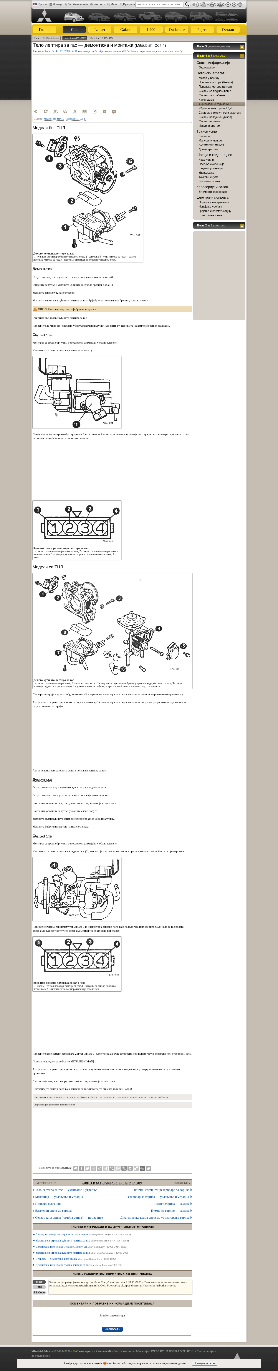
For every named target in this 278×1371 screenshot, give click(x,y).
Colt (74, 29)
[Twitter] (87, 1168)
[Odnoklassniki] (93, 1168)
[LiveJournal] (124, 1168)
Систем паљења (209, 121)
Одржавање (207, 67)
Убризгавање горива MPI (215, 104)
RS (171, 1351)
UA (167, 1351)
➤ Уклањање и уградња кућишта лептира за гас (81, 1240)
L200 (151, 29)
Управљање (206, 172)
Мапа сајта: (143, 1351)
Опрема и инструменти (214, 202)
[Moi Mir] (99, 1168)
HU (192, 1351)
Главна (44, 29)
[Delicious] (136, 1168)
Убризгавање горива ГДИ (215, 108)
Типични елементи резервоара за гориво (161, 1190)
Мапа (114, 4)
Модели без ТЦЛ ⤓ (54, 118)
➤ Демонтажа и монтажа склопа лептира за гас (78, 1264)
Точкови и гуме (208, 177)
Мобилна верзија (83, 1351)
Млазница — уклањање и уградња (59, 1196)
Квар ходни (206, 159)
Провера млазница (48, 1203)
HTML (39, 1287)
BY (162, 1351)
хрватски (121, 1097)
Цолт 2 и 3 (101, 38)
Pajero (202, 29)
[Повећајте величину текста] (65, 111)
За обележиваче (78, 4)
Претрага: (129, 4)
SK (188, 1351)
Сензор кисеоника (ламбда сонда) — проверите (69, 1217)
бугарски (85, 1097)
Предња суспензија (211, 164)
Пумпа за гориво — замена (170, 1210)
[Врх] (236, 1356)
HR (175, 1351)
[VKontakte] (75, 1168)
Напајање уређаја (210, 206)
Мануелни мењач (210, 140)
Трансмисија (207, 131)
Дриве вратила (208, 149)
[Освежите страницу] (45, 111)
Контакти (99, 4)
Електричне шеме (210, 215)
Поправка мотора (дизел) (215, 86)
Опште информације (213, 63)
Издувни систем (209, 125)
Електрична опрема (212, 197)
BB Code (39, 1292)
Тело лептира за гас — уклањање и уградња (66, 1190)
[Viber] (111, 1168)
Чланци (57, 4)
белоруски (96, 1097)
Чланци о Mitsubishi (108, 1351)
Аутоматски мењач (211, 144)
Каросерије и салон (212, 187)
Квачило (204, 136)
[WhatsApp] (118, 1168)
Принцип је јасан (204, 1363)
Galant (125, 29)
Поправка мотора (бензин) (216, 82)
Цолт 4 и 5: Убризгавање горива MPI (112, 1183)
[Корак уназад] (36, 111)
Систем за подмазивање (215, 91)
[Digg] (142, 1168)
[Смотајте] (242, 55)
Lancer (99, 29)
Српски (42, 4)
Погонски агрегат (210, 73)
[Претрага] (187, 4)
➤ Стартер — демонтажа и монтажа (74, 1258)
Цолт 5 (46, 38)
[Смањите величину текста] (55, 111)
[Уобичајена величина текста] (75, 111)
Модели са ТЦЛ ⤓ (76, 118)
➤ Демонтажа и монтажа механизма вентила (80, 1246)
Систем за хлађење (212, 95)
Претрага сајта (206, 1351)
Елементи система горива (53, 1210)
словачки (152, 1097)
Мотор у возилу (209, 78)
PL (184, 1351)
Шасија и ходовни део (214, 155)
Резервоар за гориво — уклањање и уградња (158, 1196)
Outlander (177, 29)
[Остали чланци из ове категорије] (84, 111)
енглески (74, 1097)
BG (157, 1351)
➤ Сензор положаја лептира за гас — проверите (82, 1234)
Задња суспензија (211, 168)
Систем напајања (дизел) (215, 117)
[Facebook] (81, 1168)
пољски (142, 1097)
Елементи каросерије (213, 191)
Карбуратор (206, 99)
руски (66, 1097)
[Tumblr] (130, 1168)
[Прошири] (242, 46)
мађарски (163, 1097)
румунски (132, 1097)
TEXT (39, 1282)
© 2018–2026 (51, 1351)
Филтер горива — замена (172, 1203)
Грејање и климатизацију (215, 211)
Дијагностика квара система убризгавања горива (155, 1217)
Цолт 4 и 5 (75, 38)
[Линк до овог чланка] (94, 111)
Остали (228, 29)
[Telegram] (105, 1168)
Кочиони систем (209, 181)
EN (153, 1351)
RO (180, 1351)
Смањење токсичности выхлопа (220, 112)
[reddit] (148, 1168)
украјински (109, 1097)
